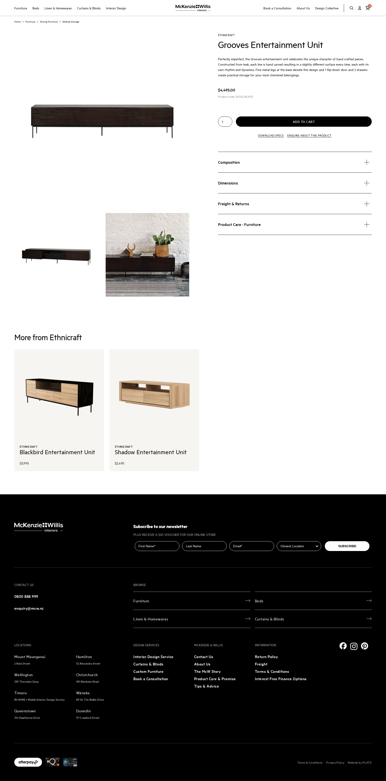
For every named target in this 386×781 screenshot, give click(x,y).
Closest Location (290, 538)
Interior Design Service (153, 656)
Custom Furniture (148, 671)
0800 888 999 (26, 596)
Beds (35, 8)
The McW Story (207, 671)
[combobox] (298, 546)
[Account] (360, 8)
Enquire (309, 135)
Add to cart (304, 122)
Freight (261, 663)
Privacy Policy (335, 762)
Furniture (20, 8)
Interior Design (116, 8)
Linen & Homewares (58, 8)
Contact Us (203, 656)
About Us (303, 8)
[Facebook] (343, 645)
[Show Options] (317, 546)
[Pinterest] (364, 646)
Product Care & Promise (215, 678)
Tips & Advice (206, 685)
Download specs (271, 135)
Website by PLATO (360, 762)
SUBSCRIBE (347, 546)
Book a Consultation (277, 8)
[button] (368, 8)
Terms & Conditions (272, 671)
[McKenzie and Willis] (193, 8)
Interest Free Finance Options (281, 678)
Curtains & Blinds (89, 8)
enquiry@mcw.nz (29, 608)
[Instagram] (353, 646)
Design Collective (326, 8)
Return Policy (266, 656)
